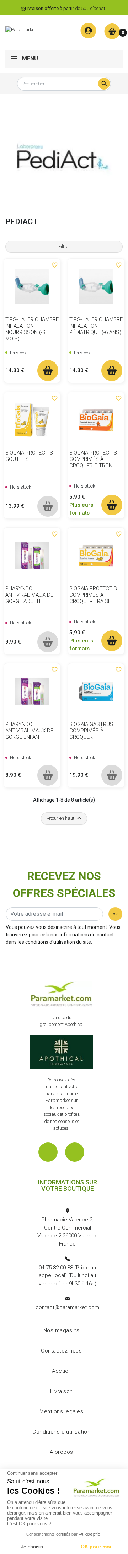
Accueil (61, 1371)
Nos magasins (61, 1330)
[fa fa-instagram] (74, 1152)
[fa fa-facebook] (48, 1152)
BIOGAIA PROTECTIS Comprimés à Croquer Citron (93, 459)
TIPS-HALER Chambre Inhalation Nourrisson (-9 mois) (32, 329)
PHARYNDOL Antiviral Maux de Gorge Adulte (29, 594)
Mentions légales (61, 1411)
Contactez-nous (61, 1351)
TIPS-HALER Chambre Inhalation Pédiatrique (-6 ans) (96, 325)
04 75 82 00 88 (56, 1267)
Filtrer (64, 246)
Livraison (61, 1391)
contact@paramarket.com (67, 1307)
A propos (61, 1452)
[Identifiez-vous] (88, 30)
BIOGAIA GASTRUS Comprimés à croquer (91, 730)
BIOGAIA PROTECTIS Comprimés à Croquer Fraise (93, 594)
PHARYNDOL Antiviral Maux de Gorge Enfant (29, 730)
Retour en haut (64, 818)
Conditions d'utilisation (61, 1432)
